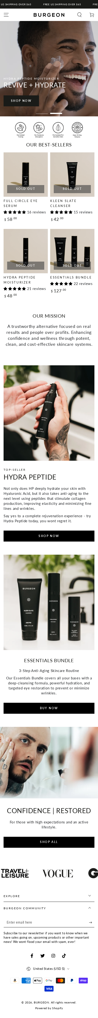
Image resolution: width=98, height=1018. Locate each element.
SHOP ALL (49, 842)
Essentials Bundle (71, 277)
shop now (21, 101)
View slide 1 (42, 111)
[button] (79, 15)
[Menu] (6, 15)
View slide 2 (56, 111)
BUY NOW (49, 708)
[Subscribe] (91, 922)
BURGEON (41, 1002)
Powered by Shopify (49, 1008)
